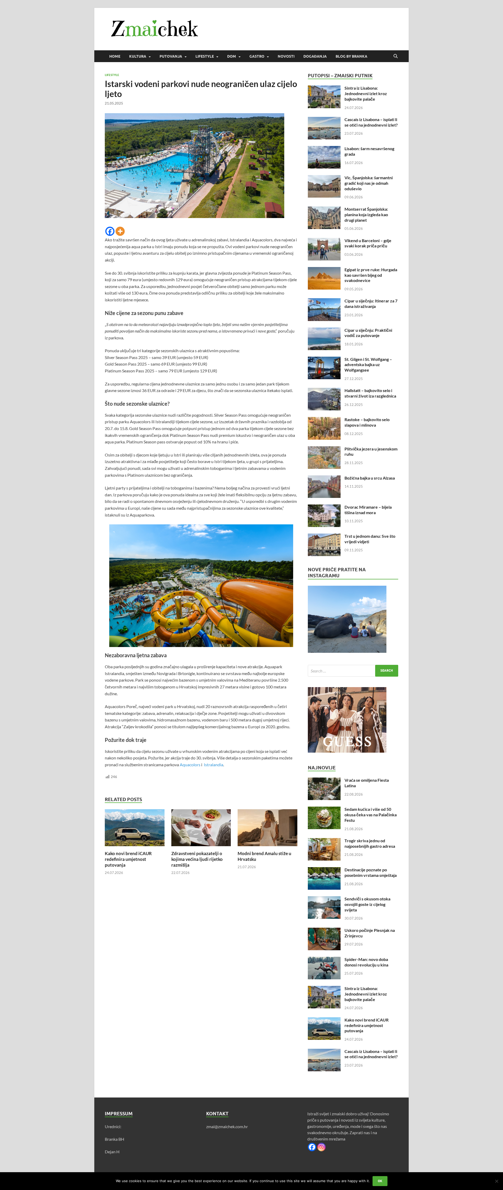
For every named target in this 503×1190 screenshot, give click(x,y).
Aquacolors (190, 764)
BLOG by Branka (351, 56)
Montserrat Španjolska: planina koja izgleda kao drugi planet (366, 214)
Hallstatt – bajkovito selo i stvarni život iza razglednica (370, 393)
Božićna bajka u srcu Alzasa (370, 477)
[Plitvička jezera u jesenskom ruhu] (324, 449)
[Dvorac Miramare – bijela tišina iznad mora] (324, 507)
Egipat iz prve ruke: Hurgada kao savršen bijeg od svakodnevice (371, 275)
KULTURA (137, 56)
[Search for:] (353, 671)
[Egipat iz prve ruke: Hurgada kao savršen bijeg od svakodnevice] (324, 270)
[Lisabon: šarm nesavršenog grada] (324, 148)
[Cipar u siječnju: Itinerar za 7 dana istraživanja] (324, 301)
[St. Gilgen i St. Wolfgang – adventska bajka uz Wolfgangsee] (324, 359)
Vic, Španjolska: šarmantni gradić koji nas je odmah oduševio (369, 183)
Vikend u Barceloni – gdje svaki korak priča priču (368, 243)
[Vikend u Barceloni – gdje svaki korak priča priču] (324, 240)
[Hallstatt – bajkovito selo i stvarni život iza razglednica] (324, 390)
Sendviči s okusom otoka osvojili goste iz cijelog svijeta (367, 904)
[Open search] (396, 56)
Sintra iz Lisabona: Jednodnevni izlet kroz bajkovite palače (366, 93)
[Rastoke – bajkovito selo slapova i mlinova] (324, 419)
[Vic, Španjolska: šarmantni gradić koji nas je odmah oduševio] (324, 178)
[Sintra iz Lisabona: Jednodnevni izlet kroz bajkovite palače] (324, 88)
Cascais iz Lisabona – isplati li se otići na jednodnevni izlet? (371, 122)
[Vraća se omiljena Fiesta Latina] (324, 780)
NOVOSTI (286, 56)
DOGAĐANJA (315, 56)
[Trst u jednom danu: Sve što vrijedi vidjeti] (324, 536)
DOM (231, 56)
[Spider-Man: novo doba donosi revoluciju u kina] (324, 959)
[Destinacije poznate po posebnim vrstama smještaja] (324, 870)
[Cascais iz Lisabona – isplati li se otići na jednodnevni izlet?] (324, 119)
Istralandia (213, 764)
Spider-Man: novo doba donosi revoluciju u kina (366, 962)
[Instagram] (321, 1147)
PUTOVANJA (171, 56)
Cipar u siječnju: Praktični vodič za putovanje (368, 333)
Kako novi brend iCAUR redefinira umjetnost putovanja (128, 859)
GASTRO (256, 56)
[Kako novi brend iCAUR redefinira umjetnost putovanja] (135, 829)
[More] (120, 231)
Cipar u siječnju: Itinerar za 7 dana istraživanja (371, 303)
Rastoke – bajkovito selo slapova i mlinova (367, 422)
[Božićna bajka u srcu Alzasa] (324, 478)
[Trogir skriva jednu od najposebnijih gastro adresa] (324, 841)
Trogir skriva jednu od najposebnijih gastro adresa (370, 843)
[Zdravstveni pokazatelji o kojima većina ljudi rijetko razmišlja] (201, 829)
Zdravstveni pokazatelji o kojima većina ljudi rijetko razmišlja (197, 859)
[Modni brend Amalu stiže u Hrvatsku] (267, 829)
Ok (380, 1181)
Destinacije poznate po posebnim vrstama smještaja (371, 872)
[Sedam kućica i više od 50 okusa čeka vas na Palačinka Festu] (324, 809)
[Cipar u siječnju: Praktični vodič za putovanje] (324, 330)
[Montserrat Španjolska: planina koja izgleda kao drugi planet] (324, 209)
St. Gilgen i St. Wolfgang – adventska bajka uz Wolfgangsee (368, 365)
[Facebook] (109, 231)
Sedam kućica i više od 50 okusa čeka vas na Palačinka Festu (371, 815)
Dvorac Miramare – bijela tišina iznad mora (368, 509)
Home (114, 56)
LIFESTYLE (204, 56)
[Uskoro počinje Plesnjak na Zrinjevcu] (324, 930)
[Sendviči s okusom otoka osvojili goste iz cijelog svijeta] (324, 899)
